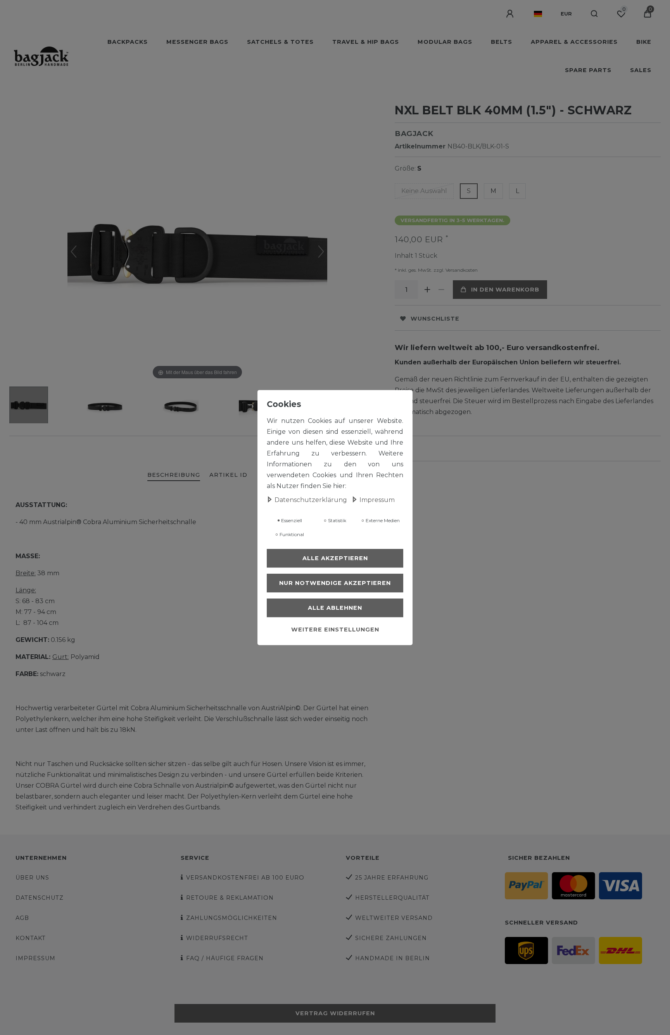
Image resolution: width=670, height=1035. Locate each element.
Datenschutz (40, 897)
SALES (640, 70)
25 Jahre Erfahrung (391, 877)
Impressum (35, 958)
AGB (22, 917)
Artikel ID (228, 474)
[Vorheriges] (73, 251)
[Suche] (594, 14)
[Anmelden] (511, 14)
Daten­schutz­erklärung (312, 500)
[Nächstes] (321, 251)
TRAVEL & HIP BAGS (365, 41)
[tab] (174, 475)
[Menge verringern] (441, 289)
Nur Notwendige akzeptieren (335, 583)
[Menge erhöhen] (427, 289)
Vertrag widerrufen (335, 1013)
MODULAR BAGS (445, 41)
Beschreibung (173, 474)
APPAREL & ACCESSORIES (574, 41)
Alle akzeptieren (335, 558)
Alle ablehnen (335, 607)
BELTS (501, 41)
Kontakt (31, 938)
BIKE (643, 41)
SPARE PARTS (588, 70)
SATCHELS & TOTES (280, 41)
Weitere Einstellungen (335, 629)
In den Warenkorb (505, 289)
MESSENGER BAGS (197, 41)
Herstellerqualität (392, 897)
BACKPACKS (127, 41)
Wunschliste (435, 318)
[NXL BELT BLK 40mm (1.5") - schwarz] (28, 405)
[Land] (538, 14)
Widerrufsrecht (217, 938)
